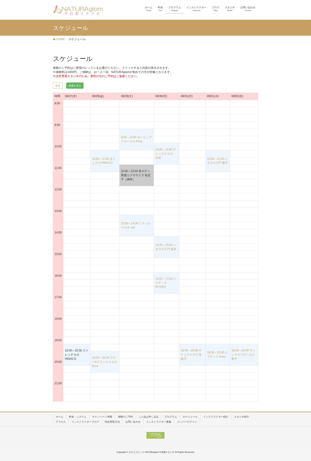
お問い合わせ (133, 421)
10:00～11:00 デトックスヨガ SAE (165, 153)
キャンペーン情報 (102, 416)
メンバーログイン (187, 421)
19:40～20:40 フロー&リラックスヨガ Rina (104, 362)
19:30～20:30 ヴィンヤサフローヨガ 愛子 (243, 354)
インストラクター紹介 (215, 416)
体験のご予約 (125, 416)
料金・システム (78, 416)
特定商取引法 (112, 421)
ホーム (59, 416)
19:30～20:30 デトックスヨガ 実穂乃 (191, 354)
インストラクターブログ (85, 421)
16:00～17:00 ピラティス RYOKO (165, 283)
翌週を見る (75, 85)
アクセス (61, 421)
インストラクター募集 (158, 421)
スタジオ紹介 (241, 416)
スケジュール (190, 416)
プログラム (170, 416)
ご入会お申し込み (149, 416)
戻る (57, 85)
